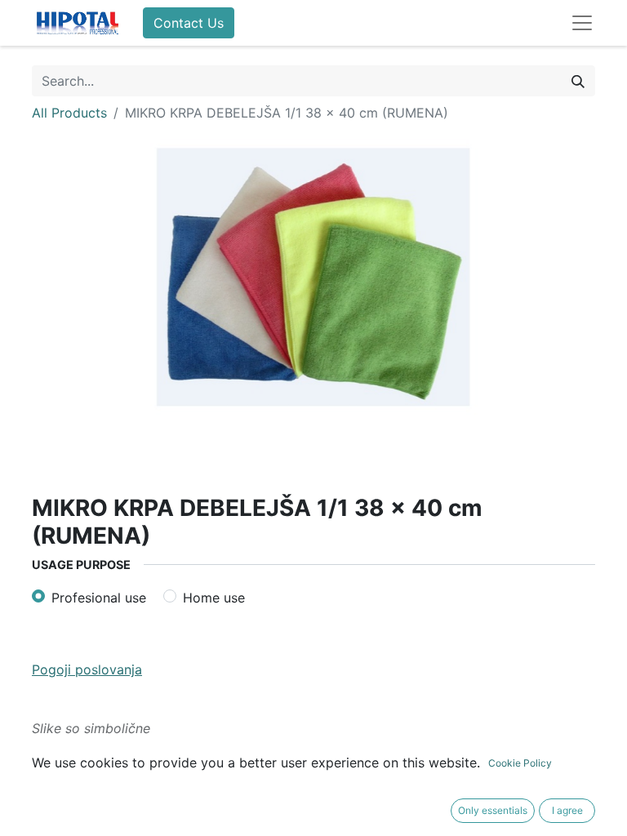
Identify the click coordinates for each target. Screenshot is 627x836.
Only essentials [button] (492, 810)
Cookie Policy (520, 763)
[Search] (578, 80)
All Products (69, 112)
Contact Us (188, 23)
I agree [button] (567, 810)
